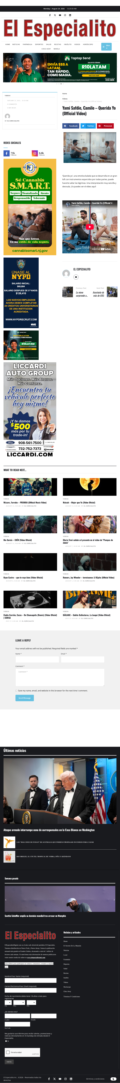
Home (64, 93)
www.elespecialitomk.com (36, 957)
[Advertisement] (60, 725)
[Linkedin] (70, 15)
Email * (64, 654)
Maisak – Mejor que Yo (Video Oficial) (79, 502)
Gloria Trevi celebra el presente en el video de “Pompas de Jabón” (88, 541)
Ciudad (7, 1020)
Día (6, 1006)
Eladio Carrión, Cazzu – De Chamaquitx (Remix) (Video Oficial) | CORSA (30, 616)
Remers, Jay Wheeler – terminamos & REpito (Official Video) (88, 577)
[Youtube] (60, 15)
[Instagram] (65, 15)
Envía (9, 1062)
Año (28, 1006)
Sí (8, 1041)
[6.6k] (35, 153)
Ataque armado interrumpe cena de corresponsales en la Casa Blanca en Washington (49, 830)
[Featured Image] (30, 487)
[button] (2, 66)
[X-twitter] (55, 15)
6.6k (41, 152)
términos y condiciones (95, 1079)
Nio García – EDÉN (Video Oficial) (18, 540)
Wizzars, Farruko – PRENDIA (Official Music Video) (25, 502)
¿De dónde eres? (11, 1012)
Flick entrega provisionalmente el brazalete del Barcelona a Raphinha (35, 916)
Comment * (19, 666)
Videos (65, 99)
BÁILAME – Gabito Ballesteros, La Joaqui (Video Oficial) (86, 615)
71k (13, 152)
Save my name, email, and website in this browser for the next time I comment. (53, 690)
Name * (18, 654)
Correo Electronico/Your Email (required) (21, 986)
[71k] (7, 153)
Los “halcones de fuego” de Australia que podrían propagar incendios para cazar (55, 842)
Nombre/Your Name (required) (17, 976)
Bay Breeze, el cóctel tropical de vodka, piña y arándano (44, 856)
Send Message (25, 698)
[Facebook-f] (50, 15)
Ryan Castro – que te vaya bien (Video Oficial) (23, 577)
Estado (33, 1020)
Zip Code (7, 1028)
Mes (14, 1006)
